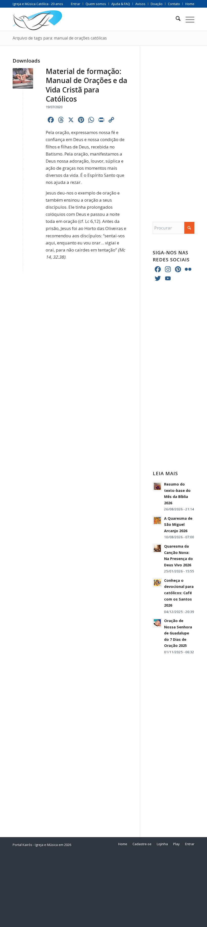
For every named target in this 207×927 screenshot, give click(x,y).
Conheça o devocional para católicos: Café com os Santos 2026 (179, 593)
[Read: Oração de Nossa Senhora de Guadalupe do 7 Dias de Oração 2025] (157, 622)
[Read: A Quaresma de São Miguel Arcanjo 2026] (157, 520)
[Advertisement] (173, 129)
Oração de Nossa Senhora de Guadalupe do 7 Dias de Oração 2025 (178, 633)
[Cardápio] (187, 19)
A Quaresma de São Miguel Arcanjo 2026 (178, 524)
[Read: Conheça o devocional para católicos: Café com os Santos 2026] (157, 582)
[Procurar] (175, 19)
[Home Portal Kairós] (37, 19)
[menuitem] (75, 4)
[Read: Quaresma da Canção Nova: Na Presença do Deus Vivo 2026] (157, 548)
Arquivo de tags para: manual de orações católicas (60, 38)
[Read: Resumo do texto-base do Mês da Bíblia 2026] (157, 486)
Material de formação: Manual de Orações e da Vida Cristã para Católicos (86, 85)
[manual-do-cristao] (23, 78)
